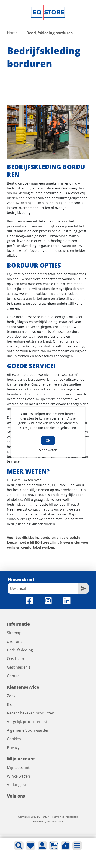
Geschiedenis (19, 667)
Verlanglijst (17, 784)
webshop (70, 490)
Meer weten (48, 450)
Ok (48, 440)
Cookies (14, 738)
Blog (11, 704)
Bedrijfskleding (20, 650)
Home (12, 32)
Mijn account (18, 767)
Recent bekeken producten (30, 713)
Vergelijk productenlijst (27, 721)
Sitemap (14, 632)
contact (34, 509)
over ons (14, 641)
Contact (14, 675)
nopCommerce (55, 821)
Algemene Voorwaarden (28, 730)
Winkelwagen (18, 776)
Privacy (13, 747)
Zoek (11, 695)
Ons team (15, 658)
